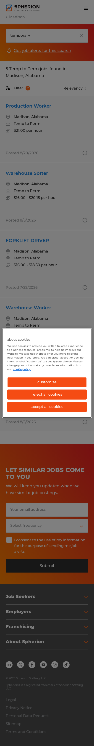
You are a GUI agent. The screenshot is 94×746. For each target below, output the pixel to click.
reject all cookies (46, 394)
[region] (46, 373)
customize (47, 382)
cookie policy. (22, 369)
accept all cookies (47, 407)
